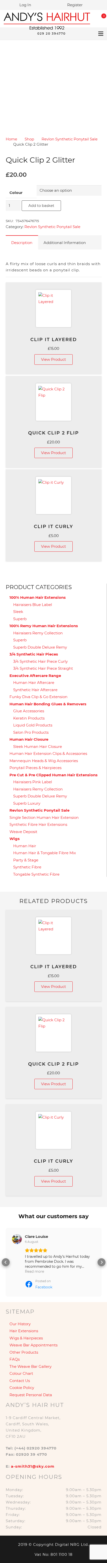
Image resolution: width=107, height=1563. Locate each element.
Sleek (18, 611)
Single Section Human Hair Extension (44, 817)
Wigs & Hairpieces (26, 1338)
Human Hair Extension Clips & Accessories (48, 753)
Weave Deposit (23, 831)
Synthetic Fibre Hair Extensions (38, 824)
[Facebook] (16, 34)
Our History (20, 1324)
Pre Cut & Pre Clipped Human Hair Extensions (53, 775)
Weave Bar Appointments (33, 1345)
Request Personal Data (30, 1394)
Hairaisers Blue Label (32, 604)
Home (11, 139)
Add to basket (41, 205)
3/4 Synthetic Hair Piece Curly (40, 661)
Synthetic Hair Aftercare (35, 689)
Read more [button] (34, 1271)
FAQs (14, 1359)
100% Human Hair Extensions (37, 597)
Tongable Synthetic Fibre (36, 874)
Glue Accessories (28, 711)
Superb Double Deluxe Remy (40, 647)
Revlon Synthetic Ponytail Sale (70, 139)
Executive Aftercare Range (35, 675)
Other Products (23, 1352)
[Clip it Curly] (53, 495)
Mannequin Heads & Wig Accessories (43, 760)
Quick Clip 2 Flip (53, 433)
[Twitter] (8, 34)
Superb (20, 618)
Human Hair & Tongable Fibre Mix (44, 852)
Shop (29, 139)
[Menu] (100, 33)
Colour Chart (21, 1373)
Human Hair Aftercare (33, 682)
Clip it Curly (53, 526)
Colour (15, 192)
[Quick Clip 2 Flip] (53, 402)
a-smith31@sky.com (32, 1466)
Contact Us (19, 1380)
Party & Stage (25, 860)
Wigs (14, 838)
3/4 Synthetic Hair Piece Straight (43, 668)
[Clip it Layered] (53, 308)
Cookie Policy (21, 1387)
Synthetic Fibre (27, 867)
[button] (6, 1262)
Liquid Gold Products (32, 725)
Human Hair (24, 845)
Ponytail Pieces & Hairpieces (35, 767)
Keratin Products (29, 718)
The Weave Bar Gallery (30, 1366)
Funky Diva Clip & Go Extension (38, 696)
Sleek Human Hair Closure (37, 746)
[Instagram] (24, 34)
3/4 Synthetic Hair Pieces (33, 654)
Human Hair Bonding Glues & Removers (47, 704)
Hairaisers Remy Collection (38, 633)
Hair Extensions (23, 1330)
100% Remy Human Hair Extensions (43, 625)
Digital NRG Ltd (71, 1544)
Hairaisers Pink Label (32, 782)
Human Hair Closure (28, 739)
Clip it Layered (53, 339)
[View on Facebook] (17, 1239)
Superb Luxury (26, 803)
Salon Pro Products (31, 732)
